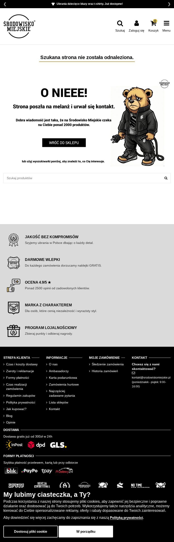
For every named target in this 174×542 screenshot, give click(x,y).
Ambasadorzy (59, 371)
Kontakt (54, 409)
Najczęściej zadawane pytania (62, 393)
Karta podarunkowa (63, 377)
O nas (53, 364)
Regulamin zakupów (20, 395)
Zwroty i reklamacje (20, 371)
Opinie (10, 422)
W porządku (85, 531)
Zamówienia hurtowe (64, 384)
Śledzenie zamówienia (108, 364)
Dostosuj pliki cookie (30, 531)
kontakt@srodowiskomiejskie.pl (151, 377)
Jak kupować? (16, 409)
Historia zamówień (105, 371)
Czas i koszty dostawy (22, 364)
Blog (9, 416)
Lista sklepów (58, 402)
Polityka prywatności (20, 402)
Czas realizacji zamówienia (16, 387)
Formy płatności (17, 377)
